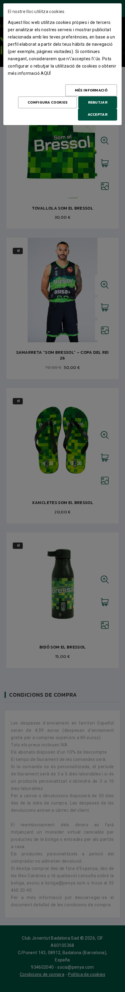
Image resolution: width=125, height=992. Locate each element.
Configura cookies (47, 102)
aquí (46, 73)
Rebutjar (97, 102)
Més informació (91, 90)
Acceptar (97, 114)
